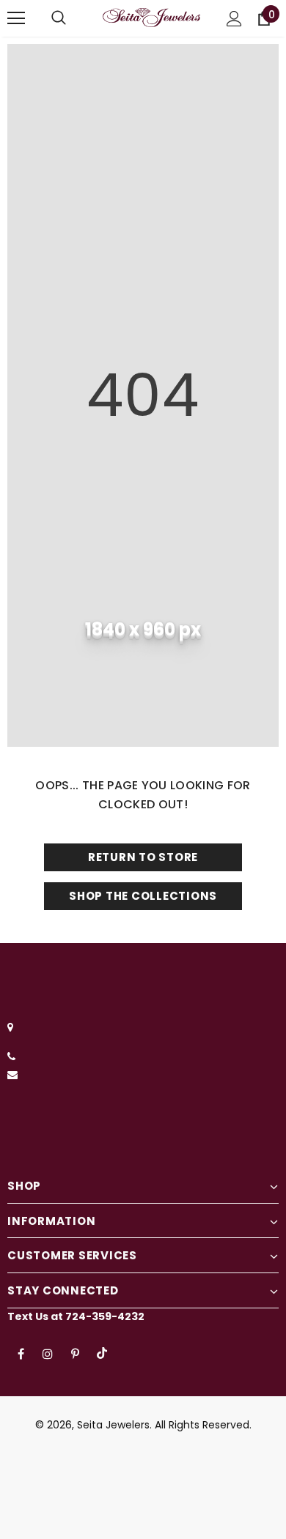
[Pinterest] (75, 1353)
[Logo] (151, 18)
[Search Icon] (58, 18)
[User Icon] (234, 18)
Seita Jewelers (113, 1424)
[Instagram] (47, 1353)
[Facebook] (20, 1353)
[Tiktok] (102, 1353)
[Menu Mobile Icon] (16, 18)
